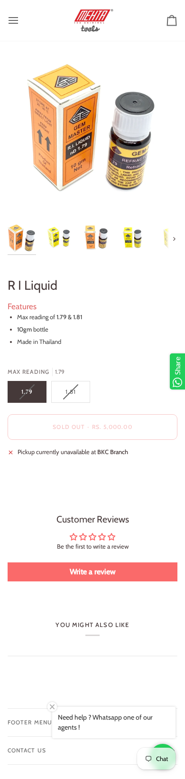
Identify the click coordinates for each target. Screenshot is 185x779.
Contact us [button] (27, 750)
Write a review (93, 571)
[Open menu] (22, 20)
